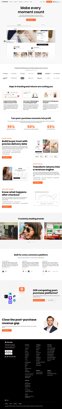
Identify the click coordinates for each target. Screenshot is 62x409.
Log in (41, 1)
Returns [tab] (43, 24)
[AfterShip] (5, 1)
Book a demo (49, 1)
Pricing (31, 1)
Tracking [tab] (19, 24)
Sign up (44, 1)
